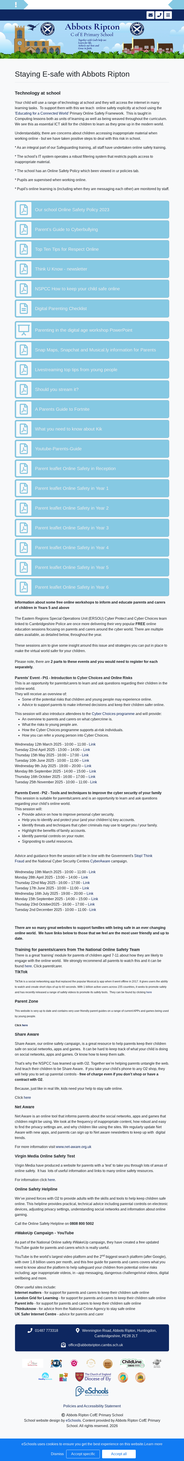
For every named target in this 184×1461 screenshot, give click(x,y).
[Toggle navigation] (167, 15)
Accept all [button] (119, 1454)
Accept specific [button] (83, 1454)
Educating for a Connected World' (42, 113)
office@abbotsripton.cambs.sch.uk (95, 1345)
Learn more (153, 1444)
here (28, 966)
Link (92, 744)
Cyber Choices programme (113, 714)
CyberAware (100, 861)
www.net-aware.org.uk (73, 1147)
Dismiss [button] (57, 1454)
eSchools (73, 1420)
